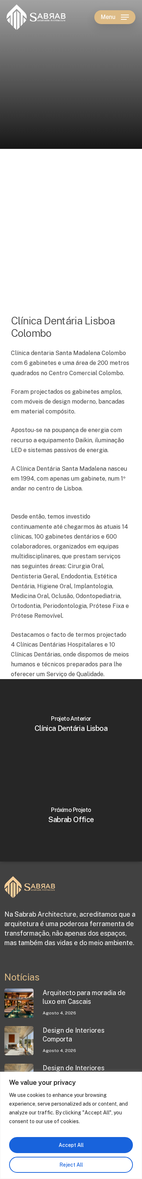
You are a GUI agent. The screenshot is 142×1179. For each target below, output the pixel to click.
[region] (71, 1125)
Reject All (71, 1165)
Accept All (71, 1145)
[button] (114, 17)
